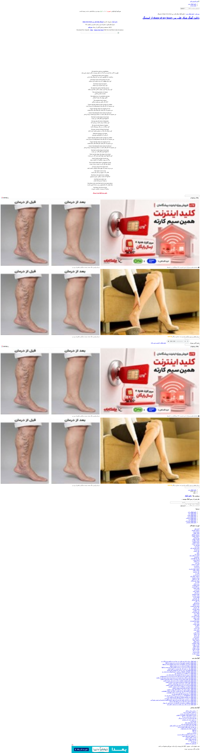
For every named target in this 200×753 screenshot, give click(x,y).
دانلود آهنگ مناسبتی (191, 522)
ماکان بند (197, 554)
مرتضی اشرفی (195, 530)
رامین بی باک (196, 650)
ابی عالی (197, 601)
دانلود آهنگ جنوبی (191, 515)
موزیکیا (194, 731)
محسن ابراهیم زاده (194, 555)
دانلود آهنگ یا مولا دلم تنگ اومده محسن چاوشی (184, 688)
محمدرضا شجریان (194, 621)
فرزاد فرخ (196, 567)
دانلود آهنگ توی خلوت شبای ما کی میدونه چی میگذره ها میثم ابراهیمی (178, 679)
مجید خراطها (196, 604)
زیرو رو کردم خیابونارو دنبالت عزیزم (187, 734)
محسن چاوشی (195, 543)
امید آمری (196, 589)
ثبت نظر (183, 505)
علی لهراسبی (195, 598)
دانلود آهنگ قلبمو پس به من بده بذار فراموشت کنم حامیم (181, 670)
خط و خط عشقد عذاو (190, 722)
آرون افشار (196, 561)
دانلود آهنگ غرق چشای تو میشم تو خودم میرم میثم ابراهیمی (180, 682)
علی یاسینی (196, 551)
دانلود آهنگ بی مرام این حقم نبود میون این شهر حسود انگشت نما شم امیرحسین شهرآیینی (173, 700)
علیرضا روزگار (195, 600)
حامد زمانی (196, 630)
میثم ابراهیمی (195, 542)
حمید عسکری (195, 585)
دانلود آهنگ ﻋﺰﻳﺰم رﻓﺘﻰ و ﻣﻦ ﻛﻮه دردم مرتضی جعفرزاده (181, 704)
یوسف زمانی (196, 591)
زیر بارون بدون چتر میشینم (189, 719)
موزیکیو (197, 14)
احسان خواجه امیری (194, 569)
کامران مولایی (195, 539)
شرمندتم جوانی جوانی (190, 739)
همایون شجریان (195, 616)
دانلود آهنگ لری (192, 519)
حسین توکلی (196, 646)
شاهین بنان (196, 613)
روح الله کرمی (195, 586)
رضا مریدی (196, 637)
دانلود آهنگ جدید (192, 4)
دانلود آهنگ (114, 21)
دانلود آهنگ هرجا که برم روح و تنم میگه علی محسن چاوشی (181, 685)
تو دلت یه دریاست (191, 733)
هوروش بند (196, 545)
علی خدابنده (196, 572)
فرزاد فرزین (196, 575)
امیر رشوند (196, 634)
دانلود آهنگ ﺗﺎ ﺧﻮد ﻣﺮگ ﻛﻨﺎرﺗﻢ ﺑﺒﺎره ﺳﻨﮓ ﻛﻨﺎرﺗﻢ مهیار (182, 701)
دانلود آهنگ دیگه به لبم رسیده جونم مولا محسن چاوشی (182, 683)
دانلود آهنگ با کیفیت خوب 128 (158, 343)
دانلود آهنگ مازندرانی (191, 521)
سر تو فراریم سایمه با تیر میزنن (188, 713)
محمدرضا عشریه (195, 606)
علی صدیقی (196, 607)
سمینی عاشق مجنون (190, 737)
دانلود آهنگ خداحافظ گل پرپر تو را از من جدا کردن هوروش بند (180, 695)
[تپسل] (72, 745)
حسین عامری (195, 595)
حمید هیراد (196, 549)
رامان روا (197, 622)
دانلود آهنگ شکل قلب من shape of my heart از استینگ (171, 17)
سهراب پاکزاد (195, 649)
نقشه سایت (193, 5)
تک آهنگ (194, 730)
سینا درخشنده (195, 578)
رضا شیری (196, 566)
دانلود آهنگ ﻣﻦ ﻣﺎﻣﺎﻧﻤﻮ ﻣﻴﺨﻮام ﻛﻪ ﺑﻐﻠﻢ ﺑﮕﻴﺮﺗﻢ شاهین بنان (181, 697)
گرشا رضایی (196, 560)
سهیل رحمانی (195, 647)
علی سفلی (196, 615)
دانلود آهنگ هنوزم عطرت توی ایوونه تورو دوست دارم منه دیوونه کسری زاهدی (176, 677)
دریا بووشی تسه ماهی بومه (189, 736)
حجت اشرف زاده (194, 548)
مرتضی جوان (196, 640)
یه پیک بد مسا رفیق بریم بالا (189, 716)
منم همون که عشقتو (191, 743)
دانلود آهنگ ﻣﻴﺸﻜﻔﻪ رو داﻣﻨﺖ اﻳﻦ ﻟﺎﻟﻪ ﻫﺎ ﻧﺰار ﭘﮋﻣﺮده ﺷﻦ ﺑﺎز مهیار (179, 703)
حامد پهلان (196, 619)
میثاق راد (197, 625)
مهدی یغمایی (196, 624)
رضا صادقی (196, 537)
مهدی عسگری (195, 643)
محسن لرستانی (195, 564)
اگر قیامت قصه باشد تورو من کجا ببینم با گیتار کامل (183, 725)
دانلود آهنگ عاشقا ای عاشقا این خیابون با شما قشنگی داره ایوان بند (179, 671)
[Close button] (127, 745)
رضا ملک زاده (195, 638)
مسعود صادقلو (195, 534)
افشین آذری (196, 597)
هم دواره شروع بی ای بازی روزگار (187, 718)
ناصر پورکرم (196, 652)
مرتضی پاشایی (195, 536)
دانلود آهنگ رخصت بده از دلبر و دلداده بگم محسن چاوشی (181, 689)
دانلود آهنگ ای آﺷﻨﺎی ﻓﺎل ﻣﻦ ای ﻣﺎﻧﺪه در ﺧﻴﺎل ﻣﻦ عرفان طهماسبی (178, 691)
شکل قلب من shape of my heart (91, 21)
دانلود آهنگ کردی (192, 516)
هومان (197, 655)
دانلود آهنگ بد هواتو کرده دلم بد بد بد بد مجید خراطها (183, 666)
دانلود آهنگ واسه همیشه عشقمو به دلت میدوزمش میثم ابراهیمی (179, 680)
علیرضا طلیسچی (195, 558)
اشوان (197, 631)
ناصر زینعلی (196, 618)
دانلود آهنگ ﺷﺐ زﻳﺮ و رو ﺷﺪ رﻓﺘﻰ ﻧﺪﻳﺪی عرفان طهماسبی (181, 692)
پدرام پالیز (196, 592)
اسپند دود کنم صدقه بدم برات (188, 724)
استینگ (101, 21)
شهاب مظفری (195, 540)
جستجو (182, 8)
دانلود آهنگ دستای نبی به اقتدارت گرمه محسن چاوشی (182, 686)
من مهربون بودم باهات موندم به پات (187, 727)
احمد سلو (197, 528)
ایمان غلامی (196, 632)
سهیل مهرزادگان (195, 580)
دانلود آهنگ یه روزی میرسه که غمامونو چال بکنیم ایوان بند (181, 674)
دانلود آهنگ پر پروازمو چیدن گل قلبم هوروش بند (184, 694)
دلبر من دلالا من (192, 740)
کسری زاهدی (195, 644)
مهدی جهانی (196, 588)
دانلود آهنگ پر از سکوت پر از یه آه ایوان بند (185, 673)
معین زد (197, 573)
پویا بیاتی (197, 563)
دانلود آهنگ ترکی (192, 512)
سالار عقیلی (196, 533)
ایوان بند (197, 582)
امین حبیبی (196, 628)
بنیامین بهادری (195, 653)
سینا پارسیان (196, 531)
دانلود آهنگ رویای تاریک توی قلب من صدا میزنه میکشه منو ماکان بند (178, 661)
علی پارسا (196, 635)
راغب (198, 552)
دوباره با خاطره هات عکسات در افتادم (186, 715)
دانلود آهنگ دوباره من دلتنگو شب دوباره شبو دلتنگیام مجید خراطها (179, 664)
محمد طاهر (196, 641)
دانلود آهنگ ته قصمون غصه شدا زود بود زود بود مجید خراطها (180, 663)
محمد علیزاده (195, 609)
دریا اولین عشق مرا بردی (189, 712)
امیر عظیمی (196, 610)
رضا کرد (197, 627)
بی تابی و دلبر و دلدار (191, 710)
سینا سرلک (196, 603)
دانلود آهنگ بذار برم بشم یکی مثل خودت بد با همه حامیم (182, 668)
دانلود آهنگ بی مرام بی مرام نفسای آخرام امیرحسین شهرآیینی (180, 698)
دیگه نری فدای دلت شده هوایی (188, 728)
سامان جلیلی (196, 570)
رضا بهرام (196, 557)
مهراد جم (197, 546)
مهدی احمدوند (195, 594)
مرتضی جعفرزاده (194, 576)
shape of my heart (99, 30)
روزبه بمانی (196, 583)
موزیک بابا (193, 742)
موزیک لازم (193, 721)
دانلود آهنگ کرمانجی (191, 518)
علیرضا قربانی (195, 612)
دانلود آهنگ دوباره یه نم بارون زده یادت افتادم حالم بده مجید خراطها (179, 667)
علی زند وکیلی (195, 579)
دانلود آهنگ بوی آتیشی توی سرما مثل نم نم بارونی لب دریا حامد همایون (178, 676)
